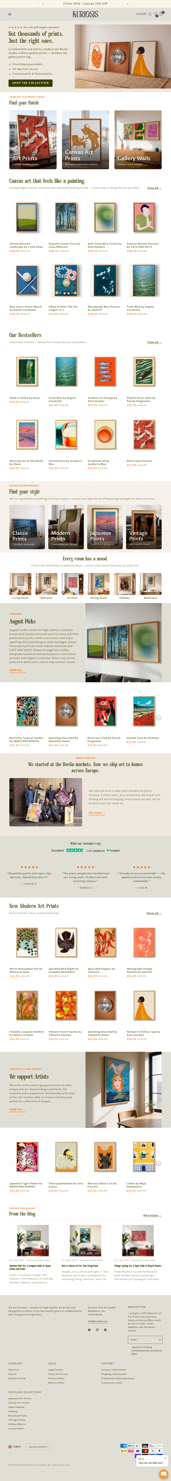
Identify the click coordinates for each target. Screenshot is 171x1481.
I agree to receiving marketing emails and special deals (146, 1351)
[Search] (150, 14)
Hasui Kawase (16, 1407)
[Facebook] (91, 1330)
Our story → (97, 812)
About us (13, 1369)
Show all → (153, 913)
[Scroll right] (158, 717)
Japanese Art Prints (19, 1398)
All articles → (152, 1215)
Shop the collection (30, 83)
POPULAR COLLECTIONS (25, 1392)
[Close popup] (165, 1458)
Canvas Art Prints (18, 1402)
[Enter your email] (159, 1340)
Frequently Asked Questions (118, 1378)
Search (12, 1374)
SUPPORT (107, 1363)
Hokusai (13, 1411)
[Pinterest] (107, 1329)
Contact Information (113, 1369)
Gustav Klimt (16, 1428)
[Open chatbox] (163, 1474)
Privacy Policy (56, 1378)
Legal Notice (55, 1369)
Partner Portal (17, 1378)
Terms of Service (58, 1374)
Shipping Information (114, 1374)
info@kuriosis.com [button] (97, 1321)
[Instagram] (99, 1330)
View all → (154, 188)
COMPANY (15, 1363)
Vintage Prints (16, 1419)
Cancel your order (112, 1382)
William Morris (17, 1424)
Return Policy (56, 1382)
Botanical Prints (17, 1415)
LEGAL (52, 1363)
